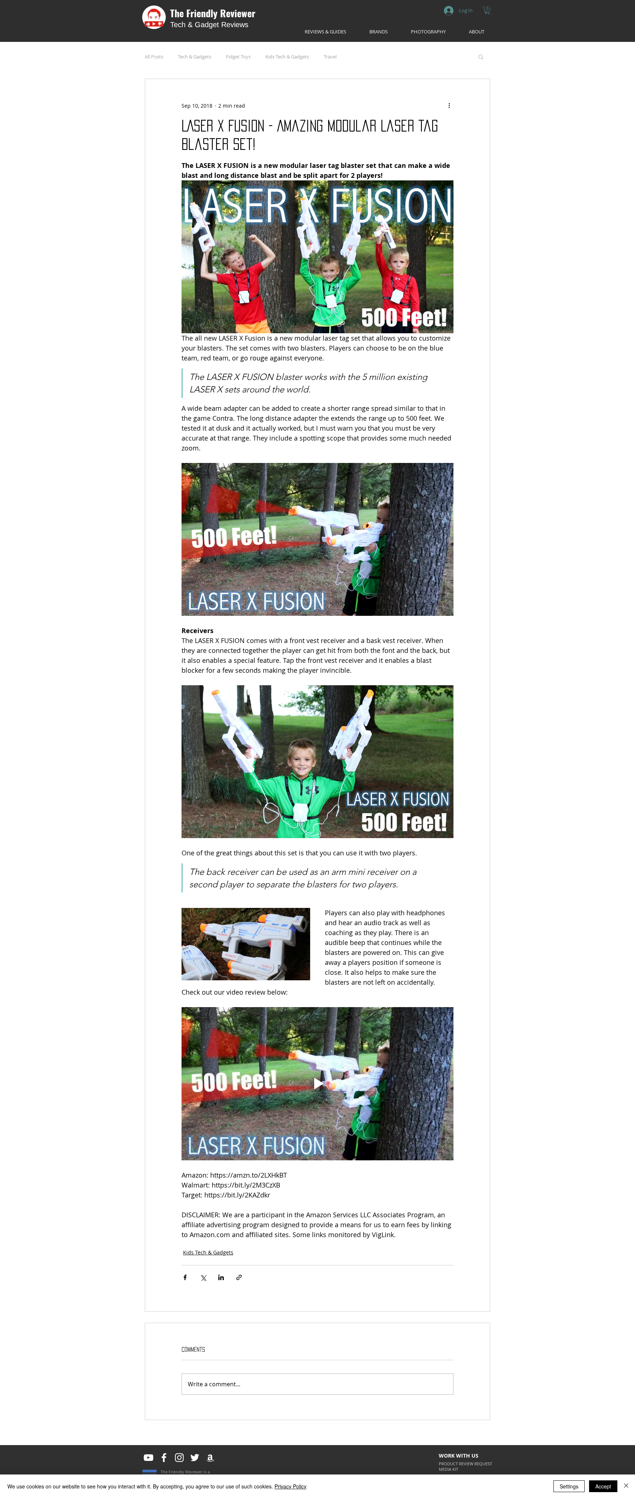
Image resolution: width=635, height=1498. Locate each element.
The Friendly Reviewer (212, 13)
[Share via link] (239, 1277)
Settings (569, 1486)
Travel (330, 56)
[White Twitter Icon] (195, 1457)
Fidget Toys (238, 56)
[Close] (626, 1486)
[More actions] (449, 105)
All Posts (154, 56)
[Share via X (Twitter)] (203, 1277)
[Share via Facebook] (185, 1277)
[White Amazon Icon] (210, 1457)
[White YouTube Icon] (148, 1457)
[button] (487, 10)
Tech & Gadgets (194, 56)
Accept (603, 1486)
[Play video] (317, 1083)
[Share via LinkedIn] (221, 1277)
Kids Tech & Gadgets (287, 56)
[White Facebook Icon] (164, 1457)
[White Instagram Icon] (179, 1457)
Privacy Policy (290, 1486)
